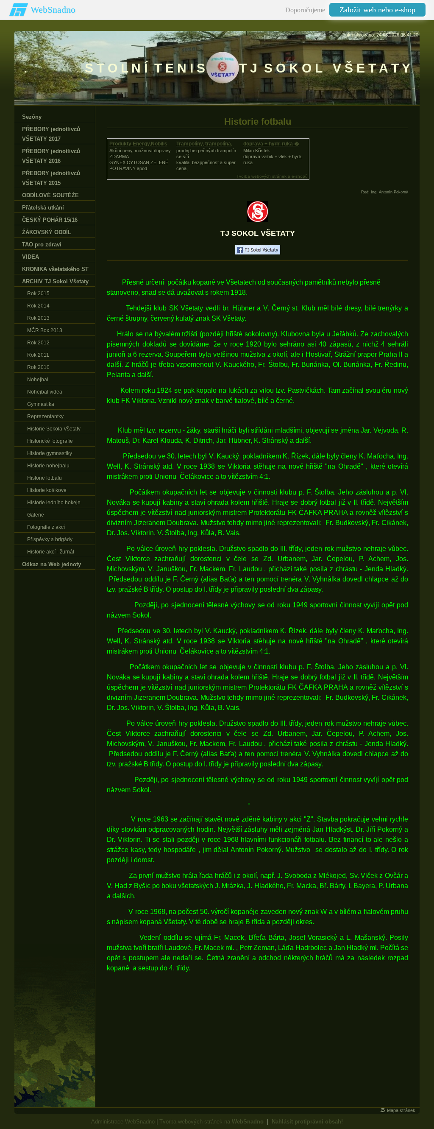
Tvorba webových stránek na (211, 1121)
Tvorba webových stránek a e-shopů (272, 176)
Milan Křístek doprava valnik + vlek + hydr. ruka (272, 156)
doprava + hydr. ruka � (271, 144)
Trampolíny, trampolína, (204, 144)
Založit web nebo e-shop (377, 10)
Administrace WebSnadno (123, 1121)
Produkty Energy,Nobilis (138, 144)
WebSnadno (53, 9)
